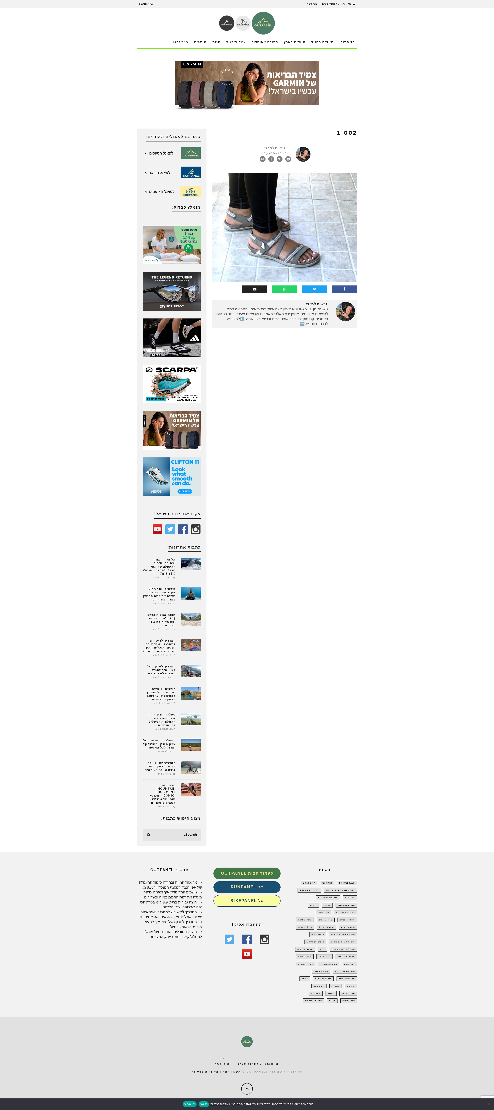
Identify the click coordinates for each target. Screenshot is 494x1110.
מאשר (203, 1104)
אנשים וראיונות (346, 905)
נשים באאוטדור (328, 964)
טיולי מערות (305, 927)
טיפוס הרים (317, 935)
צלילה (305, 979)
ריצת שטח (319, 986)
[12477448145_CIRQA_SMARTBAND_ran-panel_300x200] (172, 430)
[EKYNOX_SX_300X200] (172, 291)
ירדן (322, 949)
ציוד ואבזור (236, 42)
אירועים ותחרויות (328, 898)
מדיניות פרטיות (205, 1071)
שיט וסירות (349, 1001)
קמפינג (336, 986)
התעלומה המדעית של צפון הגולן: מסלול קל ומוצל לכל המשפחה (159, 744)
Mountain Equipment (340, 890)
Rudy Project (309, 890)
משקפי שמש (304, 957)
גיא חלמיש (275, 148)
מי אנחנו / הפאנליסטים (336, 4)
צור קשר (312, 4)
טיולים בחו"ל (322, 42)
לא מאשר (189, 1104)
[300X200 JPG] (172, 337)
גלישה (327, 905)
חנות (216, 42)
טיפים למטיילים (315, 942)
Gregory (309, 883)
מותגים (200, 42)
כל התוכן (347, 42)
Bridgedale (347, 883)
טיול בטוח (323, 913)
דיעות (313, 905)
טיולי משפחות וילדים (343, 935)
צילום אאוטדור (323, 979)
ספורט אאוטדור (265, 42)
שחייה (331, 993)
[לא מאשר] (489, 1104)
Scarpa (350, 898)
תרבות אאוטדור (313, 1001)
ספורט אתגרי (321, 971)
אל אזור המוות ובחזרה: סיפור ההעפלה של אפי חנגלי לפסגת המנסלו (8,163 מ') (159, 566)
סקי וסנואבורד (347, 979)
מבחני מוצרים (305, 949)
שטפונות (316, 993)
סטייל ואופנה (305, 964)
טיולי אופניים (347, 920)
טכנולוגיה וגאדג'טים (343, 949)
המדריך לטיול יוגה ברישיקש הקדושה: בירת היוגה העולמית (160, 766)
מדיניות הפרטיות (219, 1104)
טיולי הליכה (305, 920)
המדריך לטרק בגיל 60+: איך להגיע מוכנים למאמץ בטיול (160, 670)
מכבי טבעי (325, 957)
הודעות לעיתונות (345, 913)
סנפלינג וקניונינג (345, 971)
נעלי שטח (349, 964)
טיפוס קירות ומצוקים (343, 942)
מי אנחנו (180, 42)
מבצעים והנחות (346, 957)
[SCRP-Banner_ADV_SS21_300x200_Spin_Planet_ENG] (172, 384)
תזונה (332, 1001)
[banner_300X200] (172, 476)
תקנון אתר (232, 1071)
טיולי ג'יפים (325, 920)
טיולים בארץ (294, 42)
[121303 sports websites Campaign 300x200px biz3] (172, 244)
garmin (327, 883)
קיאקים (351, 986)
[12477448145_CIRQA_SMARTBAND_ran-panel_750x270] (247, 87)
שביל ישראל (348, 993)
